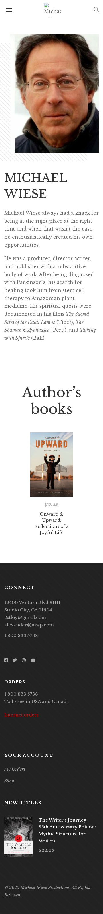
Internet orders (21, 714)
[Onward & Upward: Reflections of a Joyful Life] (51, 464)
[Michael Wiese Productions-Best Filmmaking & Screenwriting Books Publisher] (52, 10)
